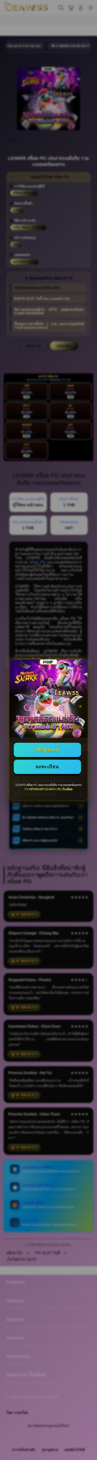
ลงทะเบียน (47, 766)
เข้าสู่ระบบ (47, 749)
